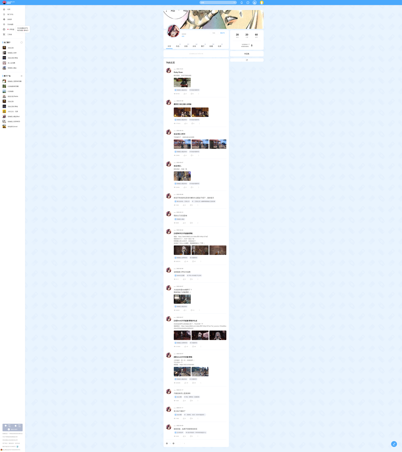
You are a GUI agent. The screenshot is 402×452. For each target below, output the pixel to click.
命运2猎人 (177, 166)
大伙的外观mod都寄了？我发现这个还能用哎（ (183, 290)
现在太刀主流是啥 (180, 215)
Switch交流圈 (180, 275)
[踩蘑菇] (9, 3)
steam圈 (179, 397)
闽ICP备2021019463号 (9, 446)
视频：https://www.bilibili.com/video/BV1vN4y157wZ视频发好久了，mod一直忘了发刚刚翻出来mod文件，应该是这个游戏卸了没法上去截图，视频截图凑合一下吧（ (191, 239)
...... (175, 69)
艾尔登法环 (180, 432)
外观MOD (194, 257)
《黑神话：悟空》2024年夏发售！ (195, 414)
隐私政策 (11, 443)
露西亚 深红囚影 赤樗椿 (182, 104)
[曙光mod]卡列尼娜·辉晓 (183, 357)
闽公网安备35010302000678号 (11, 450)
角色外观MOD (195, 90)
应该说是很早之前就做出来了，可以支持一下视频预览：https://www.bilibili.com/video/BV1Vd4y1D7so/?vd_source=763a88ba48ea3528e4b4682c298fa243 (200, 326)
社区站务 (17, 443)
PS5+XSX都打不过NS (195, 275)
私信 (214, 33)
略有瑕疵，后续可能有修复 (182, 75)
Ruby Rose (178, 72)
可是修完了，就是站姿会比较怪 (184, 137)
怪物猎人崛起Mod (182, 90)
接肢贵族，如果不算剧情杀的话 (185, 429)
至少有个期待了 (180, 411)
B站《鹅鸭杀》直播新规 (192, 397)
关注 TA (222, 33)
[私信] (247, 3)
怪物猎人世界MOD (182, 257)
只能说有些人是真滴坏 (182, 393)
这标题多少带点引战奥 (182, 272)
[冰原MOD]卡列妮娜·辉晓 (183, 233)
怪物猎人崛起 (180, 219)
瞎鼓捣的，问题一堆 (180, 169)
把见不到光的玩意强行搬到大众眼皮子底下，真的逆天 (194, 197)
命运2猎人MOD (179, 134)
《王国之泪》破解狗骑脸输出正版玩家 (204, 201)
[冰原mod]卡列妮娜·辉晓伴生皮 (185, 320)
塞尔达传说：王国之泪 (183, 201)
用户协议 (5, 443)
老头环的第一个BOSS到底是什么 (196, 432)
